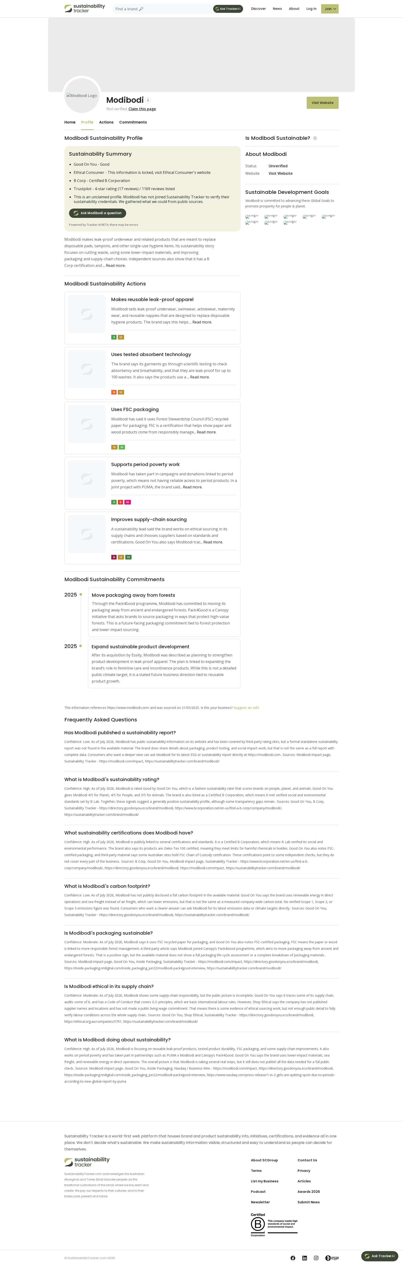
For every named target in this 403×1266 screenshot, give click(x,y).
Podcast (258, 1191)
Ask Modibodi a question (101, 213)
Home (70, 122)
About (294, 8)
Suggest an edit (246, 707)
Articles (304, 1181)
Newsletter (260, 1202)
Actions (106, 122)
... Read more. (114, 265)
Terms (256, 1170)
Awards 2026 (309, 1191)
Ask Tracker (230, 9)
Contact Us (307, 1160)
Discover (258, 8)
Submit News (309, 1202)
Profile (87, 122)
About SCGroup (264, 1160)
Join (328, 9)
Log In (311, 8)
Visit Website (323, 102)
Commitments (133, 122)
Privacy (304, 1170)
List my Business (264, 1181)
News (277, 8)
